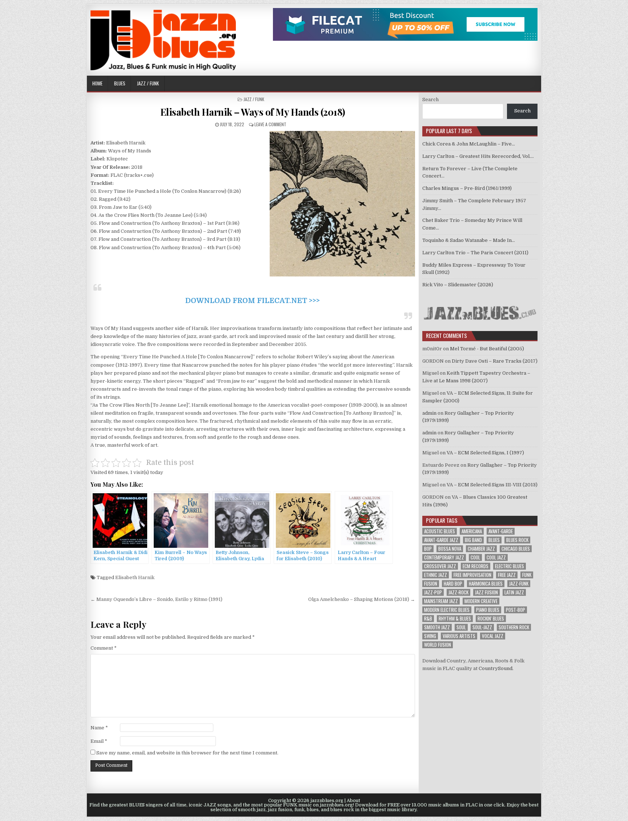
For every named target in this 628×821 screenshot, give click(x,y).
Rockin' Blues (491, 618)
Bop (428, 548)
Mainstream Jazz (441, 601)
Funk (526, 574)
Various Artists (459, 636)
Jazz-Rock (458, 592)
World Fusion (437, 644)
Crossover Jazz (440, 566)
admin (429, 413)
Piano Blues (487, 609)
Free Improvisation (472, 574)
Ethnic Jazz (435, 574)
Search (430, 99)
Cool (475, 557)
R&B (428, 618)
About (353, 800)
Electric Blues (509, 566)
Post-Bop (515, 609)
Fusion (430, 583)
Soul (461, 627)
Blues (119, 83)
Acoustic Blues (439, 531)
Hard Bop (453, 583)
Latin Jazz (514, 592)
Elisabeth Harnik (134, 577)
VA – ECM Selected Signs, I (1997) (485, 452)
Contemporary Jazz (444, 557)
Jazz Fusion (486, 592)
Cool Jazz (496, 557)
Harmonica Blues (486, 583)
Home (97, 83)
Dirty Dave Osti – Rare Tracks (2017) (495, 361)
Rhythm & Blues (455, 618)
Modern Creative (481, 601)
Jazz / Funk (148, 83)
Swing (430, 636)
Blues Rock (517, 540)
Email (98, 741)
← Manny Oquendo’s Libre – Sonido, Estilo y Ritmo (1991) (156, 599)
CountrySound (495, 668)
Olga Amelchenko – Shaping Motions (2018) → (361, 599)
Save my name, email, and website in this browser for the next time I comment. (187, 753)
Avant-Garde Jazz (441, 540)
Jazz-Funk (518, 583)
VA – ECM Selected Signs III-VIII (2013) (492, 484)
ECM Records (475, 566)
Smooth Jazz (437, 627)
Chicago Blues (516, 548)
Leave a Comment (270, 124)
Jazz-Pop (433, 592)
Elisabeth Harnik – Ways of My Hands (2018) (252, 111)
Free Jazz (507, 574)
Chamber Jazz (481, 548)
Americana (472, 531)
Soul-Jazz (482, 627)
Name (99, 727)
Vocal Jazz (492, 636)
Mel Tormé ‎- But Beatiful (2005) (487, 348)
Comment (103, 648)
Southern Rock (514, 627)
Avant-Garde (500, 531)
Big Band (473, 540)
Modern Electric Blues (447, 609)
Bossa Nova (449, 548)
